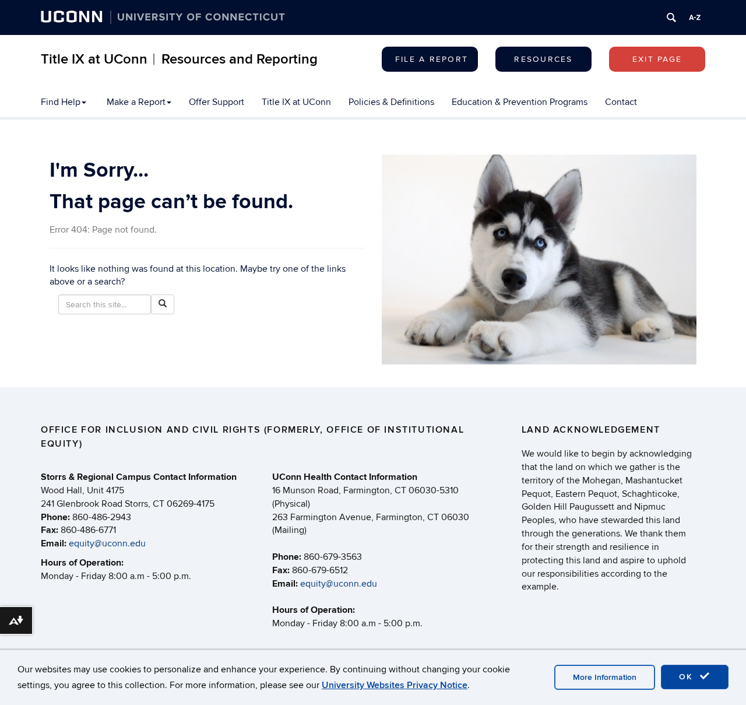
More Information (604, 677)
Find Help (60, 102)
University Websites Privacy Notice (394, 685)
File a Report (431, 59)
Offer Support (216, 102)
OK (687, 677)
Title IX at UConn (296, 102)
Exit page (657, 59)
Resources (543, 59)
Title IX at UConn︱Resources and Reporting (179, 59)
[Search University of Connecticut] (671, 17)
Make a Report (136, 102)
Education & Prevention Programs (519, 102)
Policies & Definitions (391, 102)
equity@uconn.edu (107, 543)
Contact (621, 102)
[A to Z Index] (694, 17)
